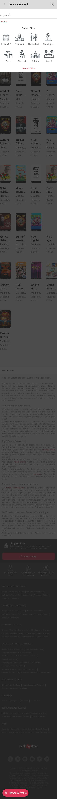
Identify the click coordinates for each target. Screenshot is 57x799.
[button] (4, 4)
